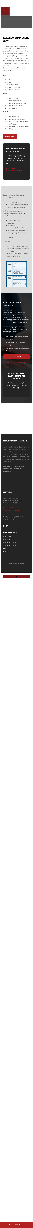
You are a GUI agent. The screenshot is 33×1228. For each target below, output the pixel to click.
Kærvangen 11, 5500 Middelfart (13, 500)
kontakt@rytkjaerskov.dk (15, 170)
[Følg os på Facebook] (3, 526)
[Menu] (5, 11)
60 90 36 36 (11, 168)
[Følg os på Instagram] (7, 526)
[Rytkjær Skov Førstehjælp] (9, 6)
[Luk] (16, 576)
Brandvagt (6, 539)
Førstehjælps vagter (9, 545)
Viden (5, 548)
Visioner (5, 551)
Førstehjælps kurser (9, 542)
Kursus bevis (7, 536)
